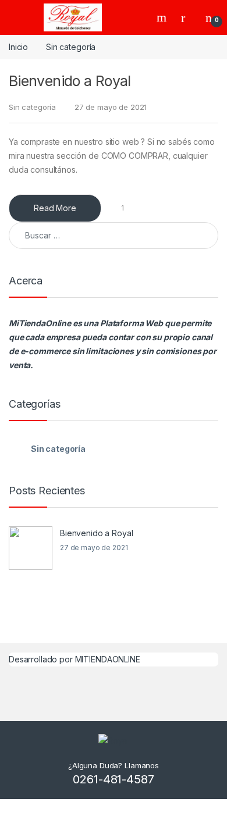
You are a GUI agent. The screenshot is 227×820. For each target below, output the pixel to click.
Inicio (18, 47)
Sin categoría (32, 107)
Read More (55, 208)
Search (163, 17)
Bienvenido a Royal (70, 81)
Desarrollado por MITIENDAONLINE (74, 659)
